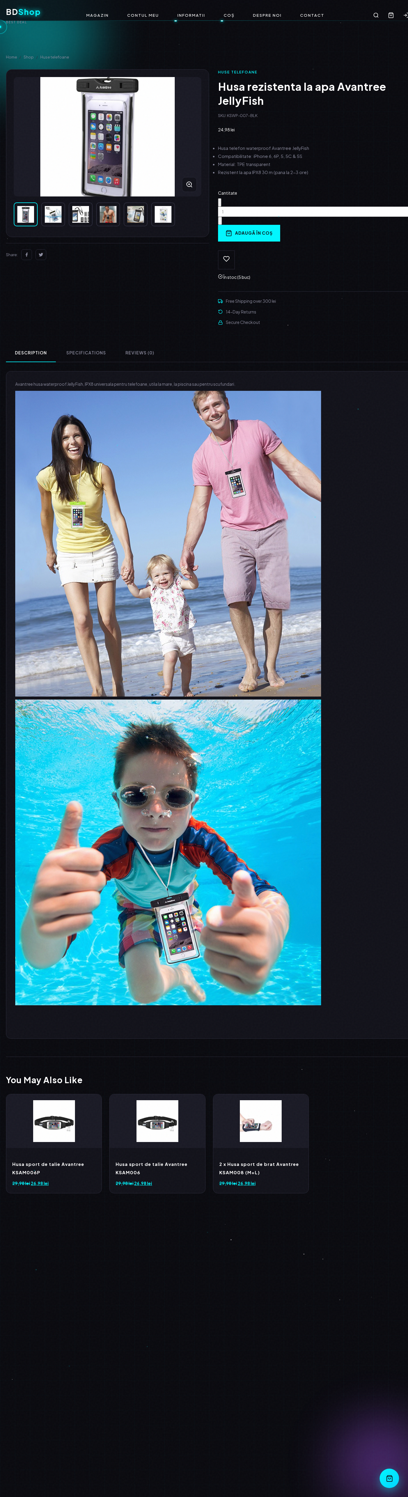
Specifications (86, 352)
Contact (312, 15)
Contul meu (143, 15)
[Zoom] (189, 184)
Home (11, 57)
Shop (29, 57)
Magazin (97, 15)
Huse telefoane (54, 57)
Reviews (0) (139, 352)
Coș (229, 15)
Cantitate (227, 193)
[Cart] (391, 15)
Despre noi (267, 15)
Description (31, 352)
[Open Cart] (389, 1478)
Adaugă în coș (254, 233)
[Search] (376, 15)
